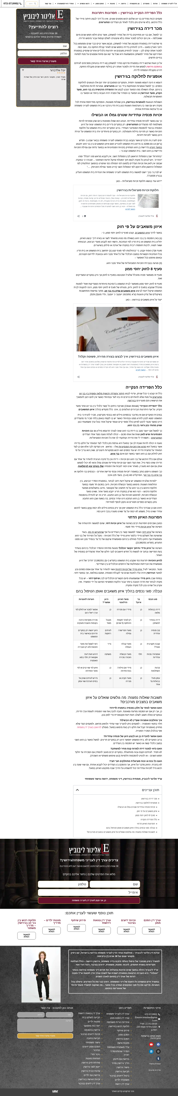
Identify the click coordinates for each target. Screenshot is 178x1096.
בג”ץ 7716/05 (154, 175)
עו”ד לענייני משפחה (169, 4)
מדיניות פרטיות (155, 1070)
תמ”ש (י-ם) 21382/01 (104, 560)
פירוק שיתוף (78, 920)
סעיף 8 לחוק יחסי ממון (145, 815)
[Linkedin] (151, 1051)
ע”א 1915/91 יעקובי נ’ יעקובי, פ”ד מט (116, 294)
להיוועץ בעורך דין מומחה (89, 727)
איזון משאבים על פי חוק (147, 811)
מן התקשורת (134, 4)
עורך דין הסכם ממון (152, 921)
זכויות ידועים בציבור (128, 921)
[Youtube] (151, 1044)
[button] (77, 789)
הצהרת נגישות (155, 1064)
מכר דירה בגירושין (149, 799)
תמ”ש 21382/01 (145, 542)
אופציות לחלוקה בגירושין (146, 803)
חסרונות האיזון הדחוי (146, 824)
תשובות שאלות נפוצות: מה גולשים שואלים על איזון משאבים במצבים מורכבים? (121, 832)
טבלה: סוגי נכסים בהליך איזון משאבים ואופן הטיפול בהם (130, 828)
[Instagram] (158, 1051)
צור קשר (48, 4)
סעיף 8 (158, 284)
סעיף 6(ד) (157, 250)
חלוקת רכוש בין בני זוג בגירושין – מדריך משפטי (27, 924)
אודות (155, 4)
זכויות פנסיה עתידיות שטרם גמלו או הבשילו (136, 807)
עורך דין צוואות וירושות (102, 921)
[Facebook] (158, 1044)
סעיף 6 (124, 232)
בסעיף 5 (143, 287)
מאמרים (146, 4)
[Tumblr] (158, 1058)
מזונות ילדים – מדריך (52, 921)
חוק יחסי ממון (112, 232)
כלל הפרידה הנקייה (149, 819)
